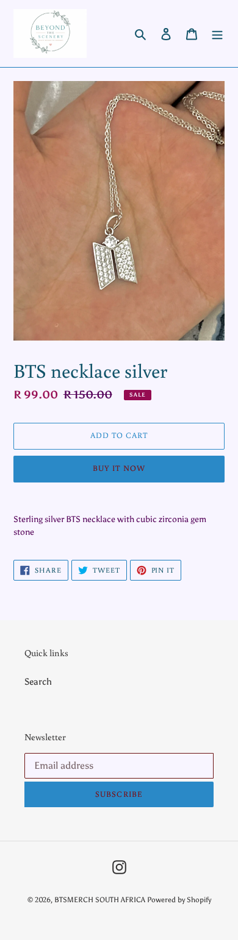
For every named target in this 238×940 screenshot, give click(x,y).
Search (38, 681)
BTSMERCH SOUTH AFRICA (100, 900)
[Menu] (217, 34)
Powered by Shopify (179, 900)
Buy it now (119, 468)
